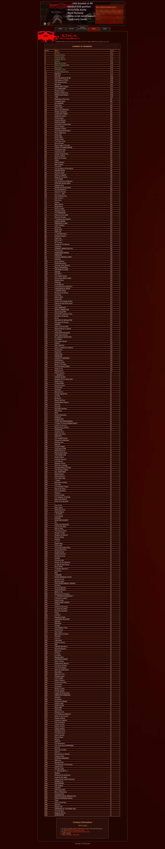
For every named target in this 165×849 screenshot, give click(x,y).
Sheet (105, 28)
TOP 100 (71, 28)
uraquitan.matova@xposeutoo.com (77, 831)
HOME (60, 28)
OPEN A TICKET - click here (70, 835)
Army (93, 28)
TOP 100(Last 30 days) (82, 28)
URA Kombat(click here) (76, 830)
